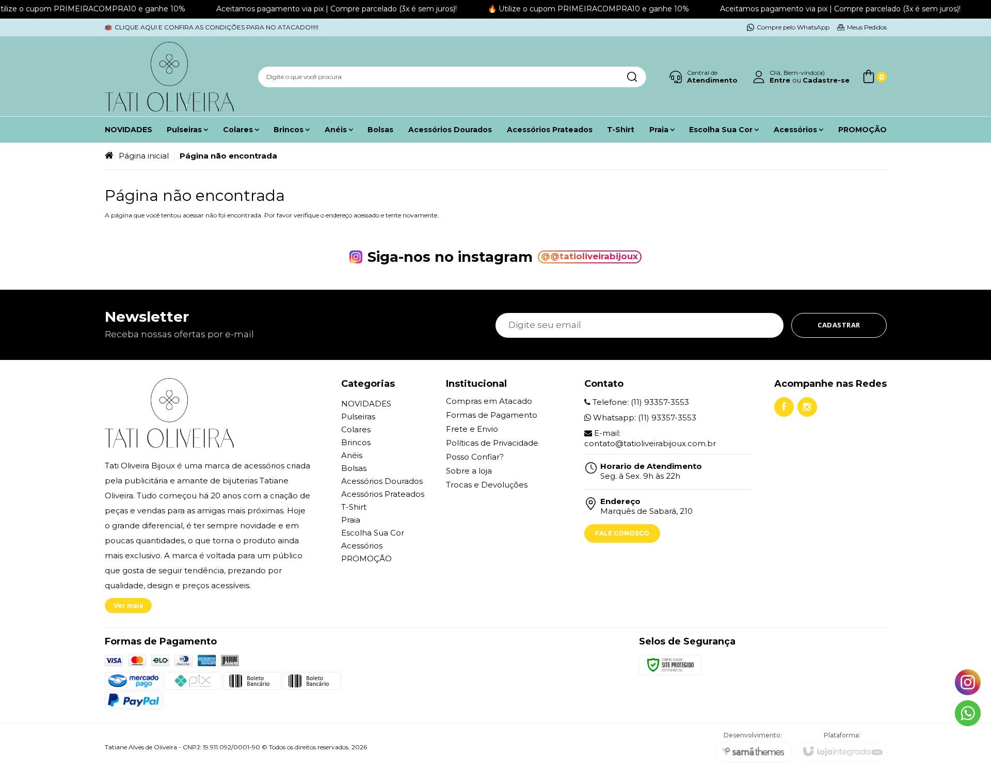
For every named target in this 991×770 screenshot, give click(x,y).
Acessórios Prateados (382, 494)
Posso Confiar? (475, 457)
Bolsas (353, 468)
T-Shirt (353, 507)
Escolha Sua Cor (372, 533)
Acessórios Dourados (382, 481)
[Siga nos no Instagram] (807, 407)
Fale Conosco (622, 533)
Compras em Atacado (489, 401)
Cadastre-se (826, 80)
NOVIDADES (366, 403)
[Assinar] (839, 325)
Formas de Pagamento (491, 415)
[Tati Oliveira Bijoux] (169, 77)
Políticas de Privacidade (492, 443)
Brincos (356, 442)
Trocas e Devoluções (487, 485)
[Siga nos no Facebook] (784, 407)
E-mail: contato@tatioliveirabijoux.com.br (650, 438)
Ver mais (128, 605)
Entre (780, 80)
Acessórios (361, 546)
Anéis (351, 455)
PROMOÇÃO (366, 558)
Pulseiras (358, 416)
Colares (356, 429)
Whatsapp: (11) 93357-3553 (643, 417)
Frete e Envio (472, 429)
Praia (350, 520)
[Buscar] (631, 77)
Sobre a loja (469, 471)
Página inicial (144, 156)
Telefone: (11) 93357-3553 (639, 402)
